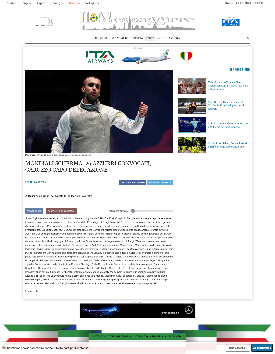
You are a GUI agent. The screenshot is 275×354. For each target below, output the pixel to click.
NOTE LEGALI (99, 336)
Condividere (134, 182)
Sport (150, 38)
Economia (137, 38)
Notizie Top (101, 38)
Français (59, 3)
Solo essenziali (238, 348)
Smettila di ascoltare (62, 211)
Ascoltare (35, 211)
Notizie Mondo (120, 38)
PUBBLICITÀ (175, 336)
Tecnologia (173, 38)
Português (92, 3)
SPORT (28, 182)
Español (42, 3)
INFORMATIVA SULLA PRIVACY (150, 336)
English (27, 3)
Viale (160, 38)
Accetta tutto (262, 348)
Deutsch (12, 3)
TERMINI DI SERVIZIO (120, 336)
